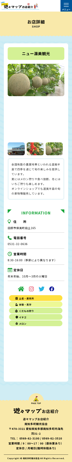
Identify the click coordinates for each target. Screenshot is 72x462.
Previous (12, 102)
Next (60, 102)
